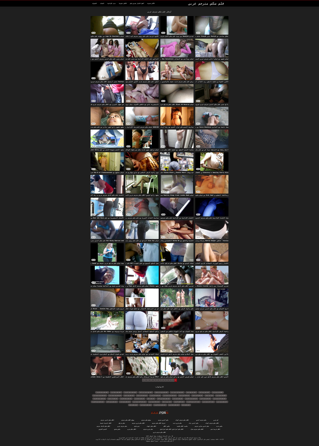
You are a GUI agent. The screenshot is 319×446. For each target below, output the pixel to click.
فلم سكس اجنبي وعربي (155, 395)
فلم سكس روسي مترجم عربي (115, 395)
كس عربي (215, 420)
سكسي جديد (219, 426)
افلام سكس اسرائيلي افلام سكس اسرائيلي (172, 429)
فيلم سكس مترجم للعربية (97, 401)
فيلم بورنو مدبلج (167, 401)
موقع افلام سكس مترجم (127, 420)
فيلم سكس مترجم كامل (112, 401)
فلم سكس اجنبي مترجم (184, 395)
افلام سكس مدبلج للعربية (102, 392)
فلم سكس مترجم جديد (177, 398)
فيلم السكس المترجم (179, 401)
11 (149, 380)
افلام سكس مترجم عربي (159, 432)
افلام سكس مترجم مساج (197, 429)
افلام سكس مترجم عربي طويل (161, 392)
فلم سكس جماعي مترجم (142, 395)
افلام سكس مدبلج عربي (116, 392)
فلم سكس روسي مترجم (129, 395)
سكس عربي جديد (177, 423)
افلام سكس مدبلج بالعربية (130, 392)
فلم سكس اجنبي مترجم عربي (170, 395)
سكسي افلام (166, 426)
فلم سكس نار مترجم (113, 398)
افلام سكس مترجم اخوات (182, 420)
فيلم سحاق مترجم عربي (154, 401)
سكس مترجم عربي (122, 426)
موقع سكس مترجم (146, 420)
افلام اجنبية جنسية (105, 423)
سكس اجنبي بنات (193, 423)
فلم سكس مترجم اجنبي (205, 398)
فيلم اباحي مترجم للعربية (193, 401)
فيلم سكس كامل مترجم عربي (139, 401)
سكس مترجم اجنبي (201, 420)
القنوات (94, 3)
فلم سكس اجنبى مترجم (197, 395)
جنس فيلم (136, 426)
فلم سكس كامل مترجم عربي (219, 398)
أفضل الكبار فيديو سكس (137, 3)
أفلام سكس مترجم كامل (204, 392)
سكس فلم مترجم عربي (220, 395)
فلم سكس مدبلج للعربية (126, 398)
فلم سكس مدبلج (151, 398)
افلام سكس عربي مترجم (138, 423)
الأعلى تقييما (123, 3)
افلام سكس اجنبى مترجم (107, 420)
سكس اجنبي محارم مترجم (202, 426)
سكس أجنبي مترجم (163, 420)
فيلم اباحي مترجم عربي (208, 401)
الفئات (102, 3)
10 (153, 380)
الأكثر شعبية (151, 3)
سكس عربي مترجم (148, 429)
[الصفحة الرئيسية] (159, 412)
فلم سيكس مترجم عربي (222, 401)
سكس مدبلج (122, 423)
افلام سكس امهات (151, 426)
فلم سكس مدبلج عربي (139, 398)
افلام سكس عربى (131, 429)
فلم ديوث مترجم (209, 395)
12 (146, 380)
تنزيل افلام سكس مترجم (158, 423)
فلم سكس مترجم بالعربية (191, 398)
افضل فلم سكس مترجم (191, 392)
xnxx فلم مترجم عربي (217, 392)
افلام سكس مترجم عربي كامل (146, 392)
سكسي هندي (117, 429)
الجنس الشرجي (103, 429)
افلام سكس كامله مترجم (103, 426)
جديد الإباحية (111, 3)
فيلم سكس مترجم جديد (125, 401)
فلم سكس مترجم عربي (166, 441)
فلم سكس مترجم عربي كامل (163, 398)
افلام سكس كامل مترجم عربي (177, 392)
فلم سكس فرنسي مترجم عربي (100, 395)
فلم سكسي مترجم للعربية (99, 398)
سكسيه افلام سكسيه (182, 426)
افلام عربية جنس (215, 429)
